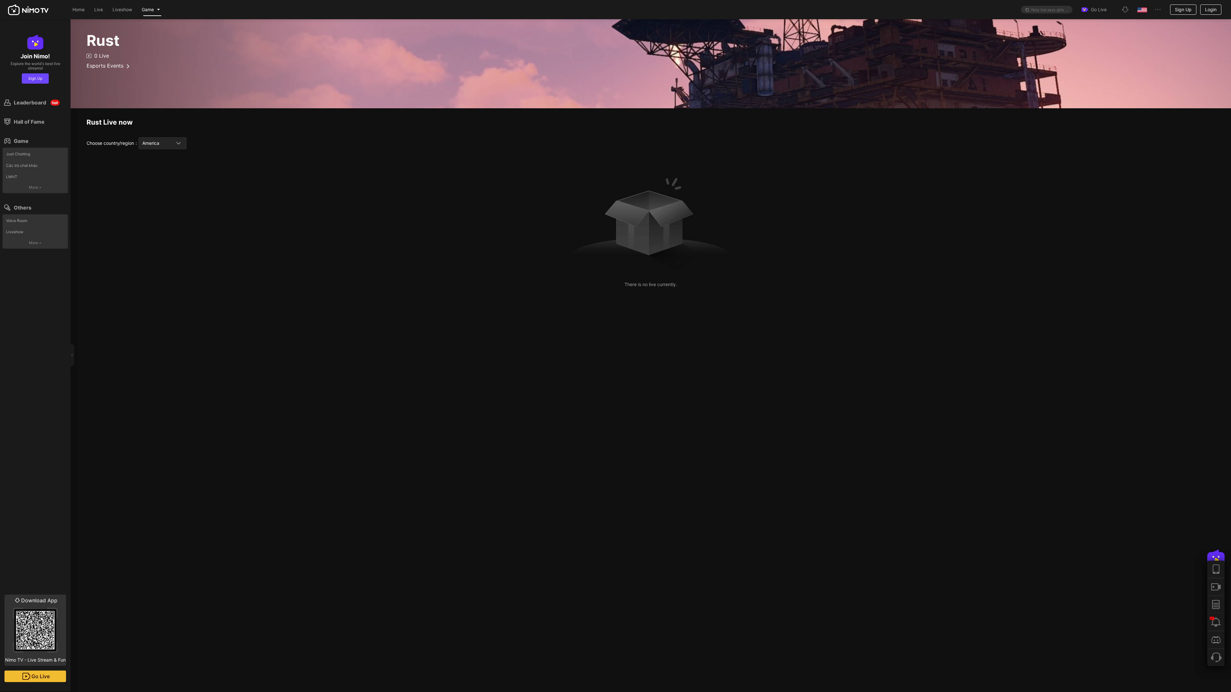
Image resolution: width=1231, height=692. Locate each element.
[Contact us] (1216, 657)
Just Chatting (18, 154)
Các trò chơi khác (22, 165)
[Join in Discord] (1216, 639)
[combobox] (162, 143)
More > (35, 187)
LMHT (11, 176)
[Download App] (1216, 569)
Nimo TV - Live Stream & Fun (35, 630)
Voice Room (16, 220)
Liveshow (14, 231)
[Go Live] (1216, 587)
